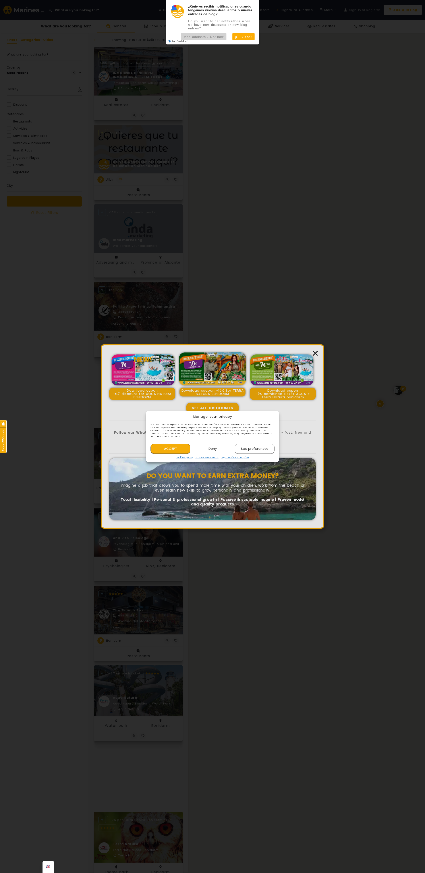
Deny (213, 448)
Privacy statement (206, 457)
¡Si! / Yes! (243, 36)
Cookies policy (184, 457)
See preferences (255, 448)
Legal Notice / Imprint (235, 457)
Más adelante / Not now (204, 36)
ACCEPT (170, 448)
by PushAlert (180, 41)
